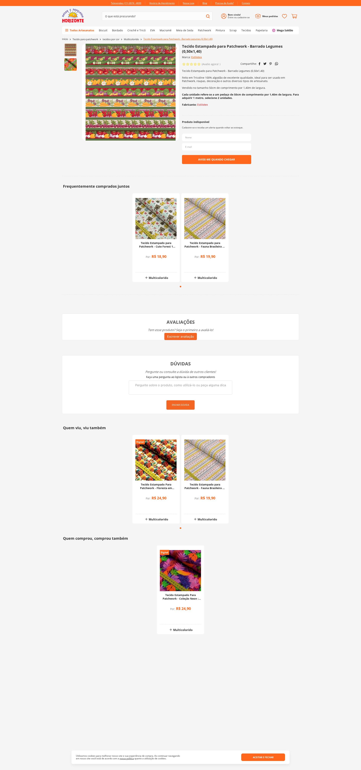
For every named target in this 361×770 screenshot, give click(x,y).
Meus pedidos (270, 16)
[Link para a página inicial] (65, 39)
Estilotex (196, 57)
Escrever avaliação (180, 336)
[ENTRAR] (236, 16)
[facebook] (259, 63)
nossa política (127, 758)
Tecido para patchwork (85, 39)
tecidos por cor (111, 39)
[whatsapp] (276, 63)
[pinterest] (270, 63)
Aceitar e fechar (263, 757)
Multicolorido (131, 39)
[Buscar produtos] (207, 16)
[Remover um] (146, 266)
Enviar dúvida (180, 404)
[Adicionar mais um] (146, 264)
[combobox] (157, 16)
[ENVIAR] (216, 159)
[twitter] (264, 63)
